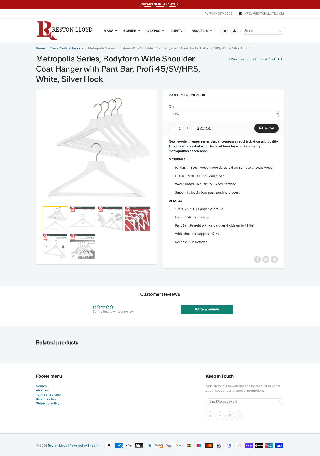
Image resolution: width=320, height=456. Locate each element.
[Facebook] (220, 415)
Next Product (270, 59)
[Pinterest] (229, 415)
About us (42, 390)
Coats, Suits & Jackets (66, 48)
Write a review (207, 309)
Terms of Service (48, 395)
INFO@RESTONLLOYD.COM (264, 13)
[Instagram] (239, 415)
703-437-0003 (220, 13)
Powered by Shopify (84, 446)
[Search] (280, 30)
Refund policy (46, 399)
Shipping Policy (47, 403)
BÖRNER (129, 31)
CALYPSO (153, 31)
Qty (171, 106)
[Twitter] (210, 415)
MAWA (108, 31)
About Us (200, 31)
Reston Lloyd (57, 446)
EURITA (176, 31)
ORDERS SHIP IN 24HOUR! (160, 4)
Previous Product (243, 59)
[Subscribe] (278, 401)
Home (40, 48)
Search (41, 386)
